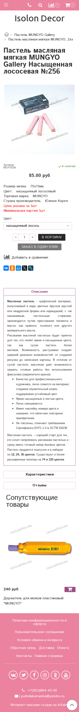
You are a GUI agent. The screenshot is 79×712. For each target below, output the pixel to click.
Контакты (24, 655)
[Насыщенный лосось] (39, 119)
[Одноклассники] (12, 268)
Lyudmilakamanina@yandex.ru (42, 696)
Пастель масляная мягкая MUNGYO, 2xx (40, 39)
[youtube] (65, 675)
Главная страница (48, 655)
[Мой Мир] (18, 268)
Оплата (63, 647)
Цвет (8, 218)
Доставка (46, 647)
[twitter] (23, 675)
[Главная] (6, 34)
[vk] (13, 675)
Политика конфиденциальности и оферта (39, 622)
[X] (24, 268)
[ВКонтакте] (6, 268)
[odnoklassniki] (55, 675)
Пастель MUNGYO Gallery (34, 34)
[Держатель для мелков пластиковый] (39, 547)
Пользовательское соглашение (40, 632)
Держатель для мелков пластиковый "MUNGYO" (33, 601)
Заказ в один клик (39, 246)
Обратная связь (23, 647)
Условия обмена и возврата (39, 640)
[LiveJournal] (30, 268)
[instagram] (44, 675)
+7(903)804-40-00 (42, 690)
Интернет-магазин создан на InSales (39, 705)
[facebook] (34, 675)
